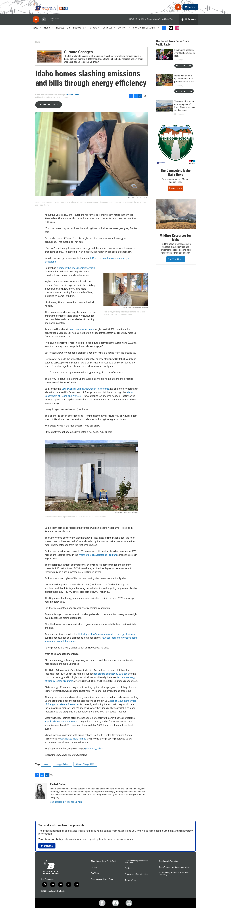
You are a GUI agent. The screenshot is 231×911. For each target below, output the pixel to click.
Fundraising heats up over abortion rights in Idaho (184, 53)
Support (122, 28)
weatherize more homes (73, 738)
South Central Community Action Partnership (85, 388)
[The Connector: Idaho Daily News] (176, 144)
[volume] (44, 19)
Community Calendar (144, 28)
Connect (107, 28)
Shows (93, 28)
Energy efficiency (62, 764)
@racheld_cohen (94, 748)
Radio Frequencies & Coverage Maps (174, 867)
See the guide (176, 259)
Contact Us (129, 868)
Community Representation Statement (136, 862)
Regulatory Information (168, 861)
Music (47, 28)
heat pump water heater (82, 329)
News (35, 28)
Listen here (175, 188)
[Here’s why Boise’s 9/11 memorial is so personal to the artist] (164, 80)
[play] (36, 19)
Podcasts (78, 28)
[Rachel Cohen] (41, 791)
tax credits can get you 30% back (111, 673)
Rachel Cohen (73, 94)
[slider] (48, 19)
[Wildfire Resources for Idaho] (176, 214)
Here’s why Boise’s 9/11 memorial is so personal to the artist (184, 78)
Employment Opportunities (136, 874)
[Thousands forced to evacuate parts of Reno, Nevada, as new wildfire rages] (164, 106)
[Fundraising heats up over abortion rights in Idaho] (164, 54)
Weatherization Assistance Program (98, 554)
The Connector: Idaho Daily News (175, 172)
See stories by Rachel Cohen (66, 801)
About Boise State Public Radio (104, 861)
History (94, 867)
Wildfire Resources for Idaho (175, 237)
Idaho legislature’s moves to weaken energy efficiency (106, 634)
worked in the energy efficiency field (76, 268)
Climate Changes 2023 (85, 764)
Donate (191, 7)
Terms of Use (130, 880)
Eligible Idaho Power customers (61, 721)
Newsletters (63, 28)
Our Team (95, 873)
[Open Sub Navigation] (40, 28)
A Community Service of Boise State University (174, 874)
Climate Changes (78, 52)
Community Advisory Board (102, 879)
